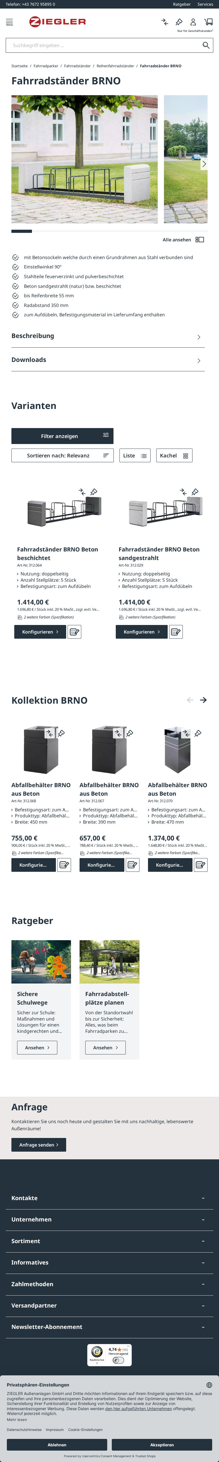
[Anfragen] (74, 632)
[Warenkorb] (206, 21)
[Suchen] (206, 45)
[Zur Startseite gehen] (57, 22)
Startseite (19, 65)
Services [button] (205, 4)
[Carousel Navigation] (197, 700)
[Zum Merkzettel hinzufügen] (94, 492)
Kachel (169, 455)
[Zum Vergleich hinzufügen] (82, 492)
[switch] (118, 1360)
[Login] (193, 21)
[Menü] (9, 21)
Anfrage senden (36, 1145)
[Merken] (179, 21)
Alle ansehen (177, 240)
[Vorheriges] (190, 700)
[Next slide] (204, 164)
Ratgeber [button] (182, 4)
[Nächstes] (203, 700)
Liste (129, 455)
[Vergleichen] (165, 21)
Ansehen (35, 1047)
